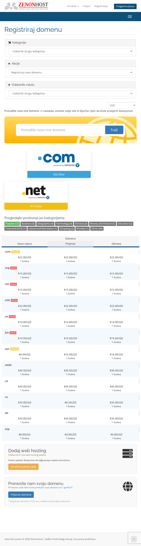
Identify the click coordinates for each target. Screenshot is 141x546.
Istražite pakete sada (23, 466)
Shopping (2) (67, 228)
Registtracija (101, 6)
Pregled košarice (125, 6)
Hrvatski (72, 6)
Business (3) (28, 223)
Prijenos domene (21, 494)
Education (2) (125, 223)
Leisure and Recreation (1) (43, 228)
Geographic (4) (45, 223)
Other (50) (96, 228)
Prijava (86, 6)
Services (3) (81, 223)
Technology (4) (64, 223)
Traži (114, 130)
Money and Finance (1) (102, 223)
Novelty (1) (82, 228)
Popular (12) (12, 223)
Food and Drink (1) (16, 228)
